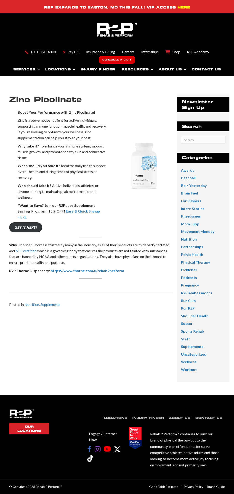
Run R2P (188, 308)
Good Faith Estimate (163, 487)
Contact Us (206, 69)
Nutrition (31, 304)
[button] (38, 69)
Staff (185, 339)
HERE (184, 7)
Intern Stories (192, 208)
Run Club (188, 300)
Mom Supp (190, 224)
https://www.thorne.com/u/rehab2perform (87, 270)
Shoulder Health (194, 316)
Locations (58, 69)
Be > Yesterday (194, 185)
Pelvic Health (192, 254)
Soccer (187, 323)
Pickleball (189, 270)
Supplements (50, 304)
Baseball (188, 178)
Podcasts (189, 277)
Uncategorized (193, 354)
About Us (170, 69)
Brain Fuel (189, 193)
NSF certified (26, 251)
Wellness (189, 362)
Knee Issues (191, 216)
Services (24, 69)
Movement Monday (198, 231)
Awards (187, 170)
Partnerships (192, 246)
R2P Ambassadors (196, 293)
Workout (189, 369)
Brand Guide (216, 487)
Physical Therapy (195, 262)
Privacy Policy (193, 487)
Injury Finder (98, 69)
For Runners (191, 201)
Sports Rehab (192, 331)
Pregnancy (190, 285)
